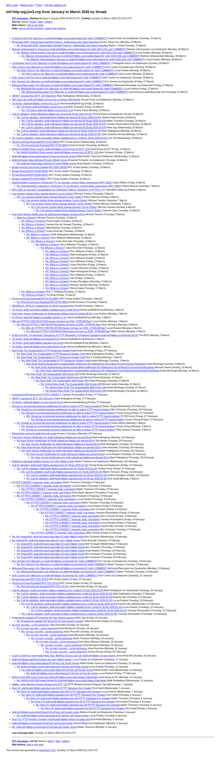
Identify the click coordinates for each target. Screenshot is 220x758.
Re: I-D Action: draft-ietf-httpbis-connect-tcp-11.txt (42, 107)
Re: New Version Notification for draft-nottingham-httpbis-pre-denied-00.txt (56, 440)
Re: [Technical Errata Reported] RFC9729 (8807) (43, 302)
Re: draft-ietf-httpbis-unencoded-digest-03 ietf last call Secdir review (52, 666)
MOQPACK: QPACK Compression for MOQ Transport (40, 306)
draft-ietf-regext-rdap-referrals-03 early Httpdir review (39, 160)
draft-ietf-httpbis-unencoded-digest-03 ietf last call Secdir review (45, 663)
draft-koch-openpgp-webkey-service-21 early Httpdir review (43, 461)
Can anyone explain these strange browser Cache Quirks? (43, 193)
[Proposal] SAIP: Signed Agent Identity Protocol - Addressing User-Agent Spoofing (55, 42)
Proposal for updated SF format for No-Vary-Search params (43, 617)
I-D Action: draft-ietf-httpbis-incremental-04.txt (35, 339)
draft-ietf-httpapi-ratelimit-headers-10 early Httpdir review (42, 659)
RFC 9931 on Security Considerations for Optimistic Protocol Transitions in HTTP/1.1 (57, 190)
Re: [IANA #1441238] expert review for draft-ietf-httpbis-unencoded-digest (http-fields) (62, 680)
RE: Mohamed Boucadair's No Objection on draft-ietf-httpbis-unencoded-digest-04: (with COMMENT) (75, 92)
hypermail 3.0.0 (47, 750)
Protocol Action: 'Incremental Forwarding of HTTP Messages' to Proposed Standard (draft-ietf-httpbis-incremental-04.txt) (75, 335)
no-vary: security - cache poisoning (30, 625)
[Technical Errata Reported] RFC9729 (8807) (35, 298)
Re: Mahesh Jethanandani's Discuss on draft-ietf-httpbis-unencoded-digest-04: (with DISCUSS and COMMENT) (76, 52)
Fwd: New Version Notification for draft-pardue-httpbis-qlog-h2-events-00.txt (52, 313)
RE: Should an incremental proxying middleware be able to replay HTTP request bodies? (73, 416)
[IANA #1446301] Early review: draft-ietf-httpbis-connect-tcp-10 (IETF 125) (51, 149)
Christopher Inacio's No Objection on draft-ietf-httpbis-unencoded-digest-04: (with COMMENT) (61, 63)
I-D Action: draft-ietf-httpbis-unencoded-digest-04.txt (39, 346)
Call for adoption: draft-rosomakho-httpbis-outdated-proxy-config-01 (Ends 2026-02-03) (57, 590)
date (40, 22)
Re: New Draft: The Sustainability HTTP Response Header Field (51, 354)
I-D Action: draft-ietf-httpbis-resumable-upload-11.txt (39, 317)
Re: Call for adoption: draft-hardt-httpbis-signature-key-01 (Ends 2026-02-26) (57, 468)
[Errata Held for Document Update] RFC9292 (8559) (39, 167)
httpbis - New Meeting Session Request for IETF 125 (40, 684)
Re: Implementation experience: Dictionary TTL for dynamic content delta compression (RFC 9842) (69, 186)
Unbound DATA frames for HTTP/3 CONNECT (36, 394)
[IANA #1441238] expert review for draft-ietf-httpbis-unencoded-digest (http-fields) (54, 677)
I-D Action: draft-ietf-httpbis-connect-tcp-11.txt (35, 103)
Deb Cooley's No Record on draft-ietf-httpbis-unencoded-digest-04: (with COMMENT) (57, 77)
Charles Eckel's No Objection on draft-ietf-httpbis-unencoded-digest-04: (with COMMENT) (59, 38)
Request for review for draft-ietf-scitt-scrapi (34, 433)
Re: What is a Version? (34, 221)
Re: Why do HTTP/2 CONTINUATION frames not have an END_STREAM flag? (59, 324)
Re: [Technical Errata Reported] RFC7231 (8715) (43, 586)
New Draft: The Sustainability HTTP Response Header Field (44, 350)
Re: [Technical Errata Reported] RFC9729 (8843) (43, 145)
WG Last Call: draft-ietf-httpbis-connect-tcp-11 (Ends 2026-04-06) (46, 99)
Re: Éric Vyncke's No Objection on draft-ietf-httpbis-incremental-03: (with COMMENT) (62, 564)
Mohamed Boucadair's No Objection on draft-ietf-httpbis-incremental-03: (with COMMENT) (59, 568)
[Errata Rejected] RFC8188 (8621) (30, 175)
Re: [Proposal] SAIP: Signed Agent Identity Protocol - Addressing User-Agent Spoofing (62, 45)
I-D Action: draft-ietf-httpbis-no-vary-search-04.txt (37, 402)
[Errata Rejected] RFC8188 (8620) (30, 171)
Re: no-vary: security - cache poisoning (37, 628)
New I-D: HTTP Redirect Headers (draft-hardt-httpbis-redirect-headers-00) (51, 719)
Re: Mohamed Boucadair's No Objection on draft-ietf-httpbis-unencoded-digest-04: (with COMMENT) (70, 88)
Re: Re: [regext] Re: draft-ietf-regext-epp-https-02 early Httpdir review (48, 536)
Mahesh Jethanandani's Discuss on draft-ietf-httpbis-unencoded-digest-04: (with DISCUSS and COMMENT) (69, 49)
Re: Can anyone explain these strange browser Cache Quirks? (50, 197)
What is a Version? (27, 217)
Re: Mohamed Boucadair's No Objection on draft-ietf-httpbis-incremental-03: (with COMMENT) (66, 571)
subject (48, 22)
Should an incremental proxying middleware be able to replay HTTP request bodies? (57, 406)
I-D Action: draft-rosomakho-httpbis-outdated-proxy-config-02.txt (45, 310)
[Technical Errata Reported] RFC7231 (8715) (35, 583)
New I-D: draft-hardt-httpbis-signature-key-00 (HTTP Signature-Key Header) (52, 688)
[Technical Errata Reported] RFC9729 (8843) (35, 142)
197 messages (20, 18)
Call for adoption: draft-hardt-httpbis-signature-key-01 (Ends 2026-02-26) (50, 465)
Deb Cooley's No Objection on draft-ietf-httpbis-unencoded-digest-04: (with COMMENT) (58, 67)
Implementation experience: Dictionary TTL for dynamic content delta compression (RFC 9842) (62, 182)
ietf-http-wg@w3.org (55, 5)
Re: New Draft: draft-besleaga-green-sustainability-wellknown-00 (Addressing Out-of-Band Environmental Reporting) (92, 367)
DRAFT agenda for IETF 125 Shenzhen (33, 398)
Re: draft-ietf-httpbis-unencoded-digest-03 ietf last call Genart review (53, 715)
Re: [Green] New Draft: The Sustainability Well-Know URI (71, 384)
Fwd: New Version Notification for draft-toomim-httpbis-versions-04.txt (48, 214)
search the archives (55, 28)
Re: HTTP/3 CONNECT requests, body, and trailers (44, 486)
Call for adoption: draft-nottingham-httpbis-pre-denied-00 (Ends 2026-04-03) (52, 114)
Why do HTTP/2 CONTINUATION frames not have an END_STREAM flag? (52, 321)
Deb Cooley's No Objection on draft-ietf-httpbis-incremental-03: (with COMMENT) (55, 575)
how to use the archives (30, 28)
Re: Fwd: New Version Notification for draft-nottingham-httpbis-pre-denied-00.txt (59, 447)
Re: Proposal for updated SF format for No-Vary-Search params (50, 621)
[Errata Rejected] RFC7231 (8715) (30, 579)
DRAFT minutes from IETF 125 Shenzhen (34, 96)
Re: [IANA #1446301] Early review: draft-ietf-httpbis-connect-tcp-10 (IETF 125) (58, 152)
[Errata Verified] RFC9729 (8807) (29, 179)
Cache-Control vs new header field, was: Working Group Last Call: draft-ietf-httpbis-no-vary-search (64, 655)
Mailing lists (27, 5)
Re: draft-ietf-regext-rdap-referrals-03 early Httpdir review (46, 163)
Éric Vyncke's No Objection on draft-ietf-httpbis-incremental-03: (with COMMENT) (55, 561)
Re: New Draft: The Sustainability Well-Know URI (52, 374)
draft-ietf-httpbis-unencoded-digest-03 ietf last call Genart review (45, 712)
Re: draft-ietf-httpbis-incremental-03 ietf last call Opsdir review (44, 727)
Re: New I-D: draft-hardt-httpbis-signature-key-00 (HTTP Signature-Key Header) (59, 691)
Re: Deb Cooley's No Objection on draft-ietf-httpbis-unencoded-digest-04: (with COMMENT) (65, 70)
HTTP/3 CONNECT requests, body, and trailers (37, 482)
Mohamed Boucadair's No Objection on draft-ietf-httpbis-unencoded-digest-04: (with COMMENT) (63, 85)
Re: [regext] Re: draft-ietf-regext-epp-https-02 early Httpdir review (46, 540)
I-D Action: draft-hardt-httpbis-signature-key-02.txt (38, 343)
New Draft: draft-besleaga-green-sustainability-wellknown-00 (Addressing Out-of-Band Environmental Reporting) (85, 364)
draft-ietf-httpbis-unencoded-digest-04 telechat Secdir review (44, 156)
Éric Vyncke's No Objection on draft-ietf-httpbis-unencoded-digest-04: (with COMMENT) (58, 81)
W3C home (12, 5)
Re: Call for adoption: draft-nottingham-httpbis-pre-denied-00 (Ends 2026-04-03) (59, 117)
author (33, 22)
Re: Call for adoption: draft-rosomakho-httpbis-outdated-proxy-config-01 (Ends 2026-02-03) (60, 138)
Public (39, 5)
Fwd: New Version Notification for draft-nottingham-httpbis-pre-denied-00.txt (52, 437)
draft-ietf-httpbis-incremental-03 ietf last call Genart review (42, 723)
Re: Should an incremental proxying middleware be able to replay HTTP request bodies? (64, 409)
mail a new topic (35, 25)
